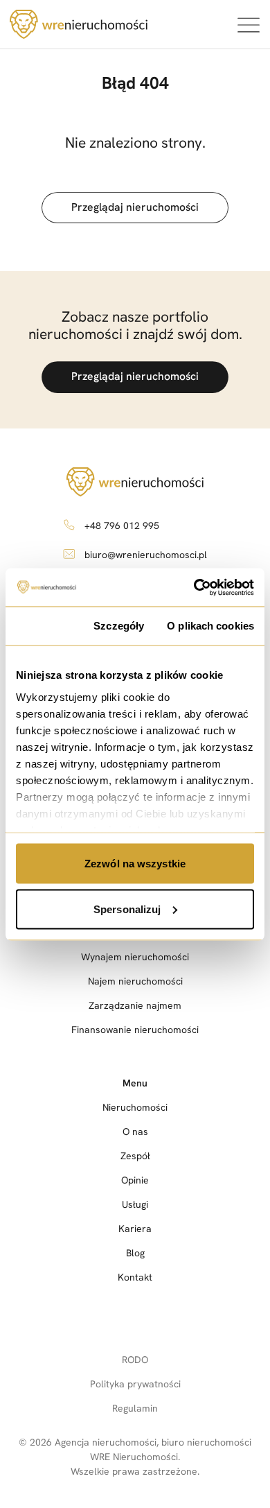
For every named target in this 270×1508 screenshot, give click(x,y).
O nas (135, 1131)
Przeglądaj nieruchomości (135, 207)
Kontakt (135, 1277)
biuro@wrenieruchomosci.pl (145, 554)
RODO (135, 1359)
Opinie (135, 1180)
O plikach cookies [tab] (210, 626)
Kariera (135, 1228)
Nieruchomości (135, 1107)
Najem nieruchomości (135, 981)
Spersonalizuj (127, 909)
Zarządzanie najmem (135, 1005)
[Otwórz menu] (248, 24)
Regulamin (135, 1408)
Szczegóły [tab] (118, 626)
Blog (135, 1253)
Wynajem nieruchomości (135, 957)
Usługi (135, 1204)
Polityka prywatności (135, 1384)
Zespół (135, 1156)
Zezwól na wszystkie (135, 863)
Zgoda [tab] (43, 626)
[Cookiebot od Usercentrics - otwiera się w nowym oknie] (194, 587)
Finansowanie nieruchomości (135, 1029)
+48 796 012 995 (121, 525)
